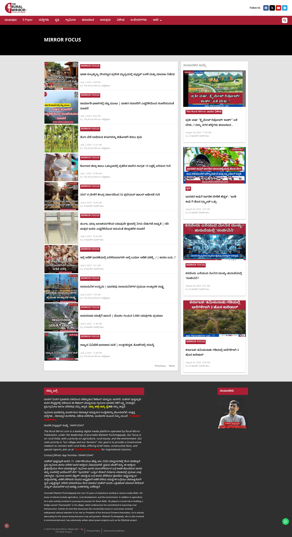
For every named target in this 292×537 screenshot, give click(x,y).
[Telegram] (284, 8)
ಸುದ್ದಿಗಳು (44, 20)
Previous (160, 366)
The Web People (63, 532)
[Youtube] (278, 8)
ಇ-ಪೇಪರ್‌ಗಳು (138, 20)
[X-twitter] (272, 8)
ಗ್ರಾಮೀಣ (70, 20)
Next (172, 366)
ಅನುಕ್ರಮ (105, 20)
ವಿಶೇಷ (120, 20)
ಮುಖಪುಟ (11, 20)
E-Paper (28, 20)
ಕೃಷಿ (57, 20)
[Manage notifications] (6, 525)
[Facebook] (266, 8)
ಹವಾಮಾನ (88, 20)
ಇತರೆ (155, 20)
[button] (284, 20)
